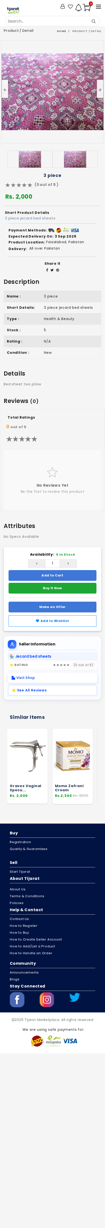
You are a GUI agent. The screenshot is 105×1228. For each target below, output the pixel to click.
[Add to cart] (87, 757)
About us (17, 889)
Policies (16, 903)
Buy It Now (52, 588)
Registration (20, 842)
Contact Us (19, 919)
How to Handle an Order (31, 953)
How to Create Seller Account (36, 939)
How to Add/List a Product (32, 946)
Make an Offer (52, 607)
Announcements (24, 972)
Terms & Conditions (27, 896)
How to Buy (19, 932)
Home (61, 31)
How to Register (24, 925)
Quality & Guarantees (29, 849)
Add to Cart (52, 575)
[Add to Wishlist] (87, 767)
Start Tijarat (20, 871)
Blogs (15, 979)
